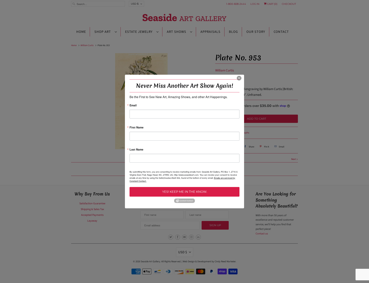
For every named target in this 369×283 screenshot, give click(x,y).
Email (133, 105)
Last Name (136, 149)
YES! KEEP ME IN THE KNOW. (184, 192)
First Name (137, 127)
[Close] (239, 78)
